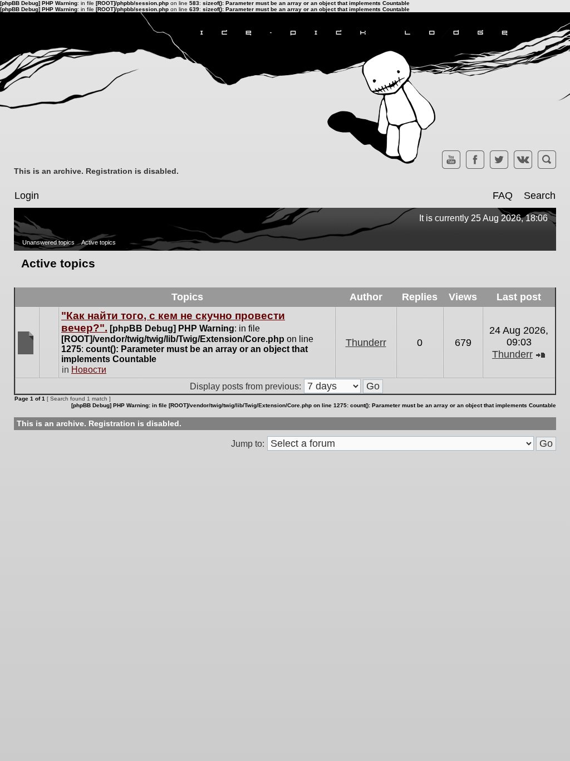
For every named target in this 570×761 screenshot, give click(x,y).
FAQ (503, 195)
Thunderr (366, 342)
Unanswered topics (48, 242)
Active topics (98, 242)
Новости (88, 369)
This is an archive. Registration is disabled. (96, 171)
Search (540, 195)
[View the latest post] (540, 354)
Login (26, 195)
